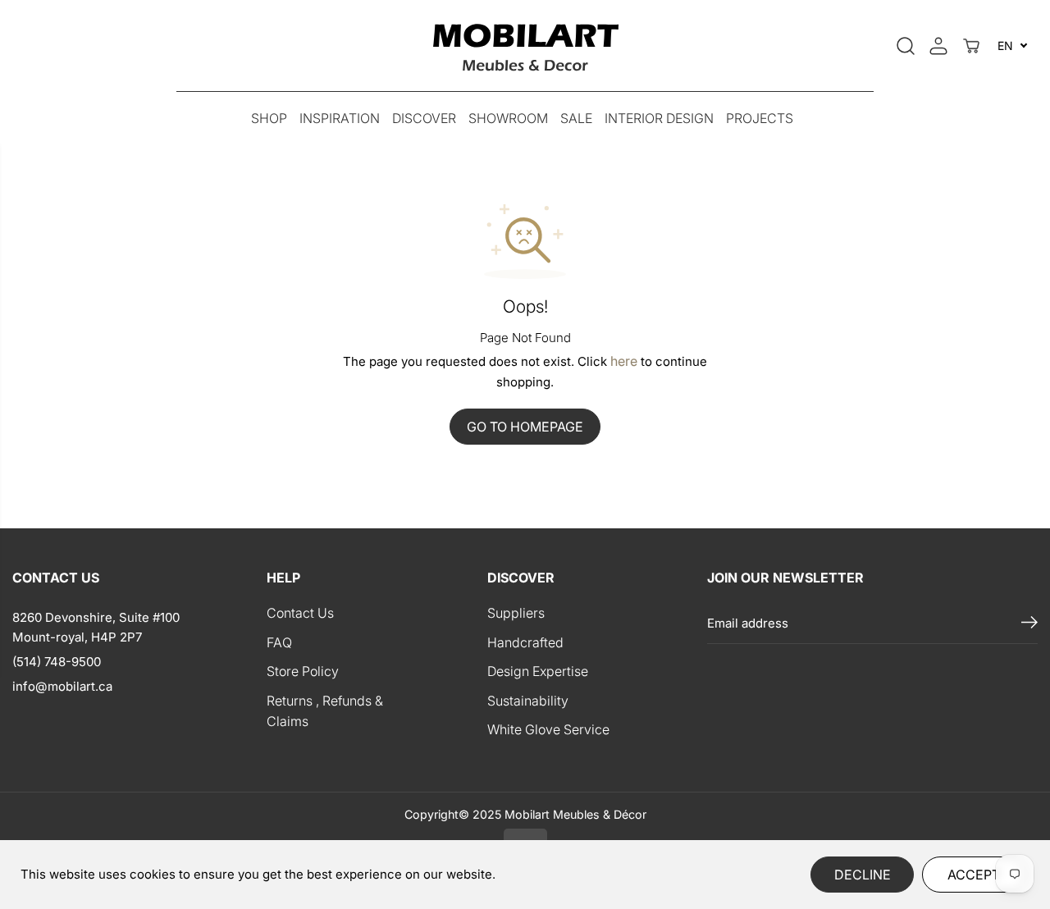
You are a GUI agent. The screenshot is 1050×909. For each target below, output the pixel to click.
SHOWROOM (508, 118)
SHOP (269, 118)
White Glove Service (548, 729)
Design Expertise (537, 671)
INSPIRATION (339, 118)
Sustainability (527, 700)
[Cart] (971, 46)
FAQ (279, 642)
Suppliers (516, 613)
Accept (973, 874)
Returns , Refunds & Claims (325, 711)
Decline (862, 874)
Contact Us (300, 613)
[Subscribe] (1029, 623)
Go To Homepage (525, 426)
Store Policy (303, 671)
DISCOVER (424, 118)
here (623, 361)
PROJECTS (759, 118)
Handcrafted (525, 642)
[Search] (905, 46)
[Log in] (938, 46)
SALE (576, 118)
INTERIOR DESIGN (659, 118)
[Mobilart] (525, 45)
